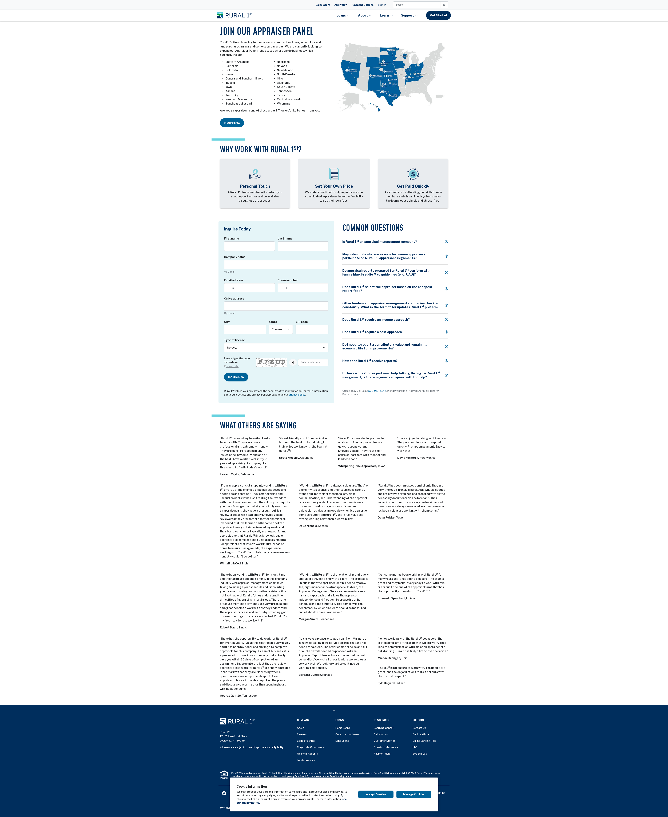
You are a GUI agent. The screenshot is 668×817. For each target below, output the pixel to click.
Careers (302, 734)
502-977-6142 (377, 390)
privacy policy (297, 394)
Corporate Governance (311, 747)
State (273, 322)
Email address (233, 280)
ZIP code (302, 322)
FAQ (414, 747)
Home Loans (342, 727)
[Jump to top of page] (334, 710)
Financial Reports (307, 753)
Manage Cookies (413, 794)
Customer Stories (384, 740)
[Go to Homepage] (257, 721)
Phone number (288, 280)
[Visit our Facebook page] (224, 792)
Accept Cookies (376, 794)
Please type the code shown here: (237, 360)
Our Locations (420, 734)
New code (232, 366)
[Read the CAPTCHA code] (293, 362)
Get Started (438, 15)
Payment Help (382, 753)
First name (231, 238)
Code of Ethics (306, 740)
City (227, 322)
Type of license (234, 340)
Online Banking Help (424, 740)
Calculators (323, 4)
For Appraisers (306, 760)
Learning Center (383, 727)
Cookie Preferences (386, 747)
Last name (285, 238)
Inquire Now (232, 122)
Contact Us (419, 727)
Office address (234, 298)
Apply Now (340, 4)
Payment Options (362, 4)
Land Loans (342, 740)
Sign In (382, 4)
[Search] (444, 4)
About (300, 727)
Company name (234, 257)
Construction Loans (347, 734)
